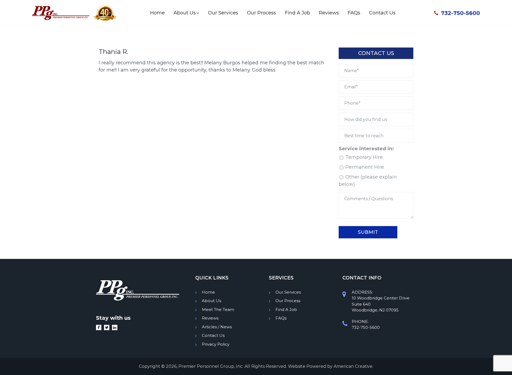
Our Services (288, 292)
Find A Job (286, 309)
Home (208, 292)
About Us (211, 300)
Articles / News (217, 326)
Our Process (287, 300)
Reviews (210, 318)
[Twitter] (108, 327)
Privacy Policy (215, 344)
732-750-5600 (460, 13)
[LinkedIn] (116, 327)
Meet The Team (218, 309)
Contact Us (213, 335)
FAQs (280, 318)
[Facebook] (100, 327)
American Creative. (353, 366)
